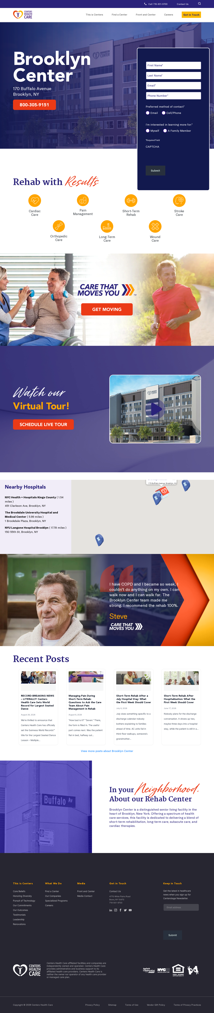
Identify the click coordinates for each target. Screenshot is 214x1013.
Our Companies (53, 896)
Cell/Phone (173, 112)
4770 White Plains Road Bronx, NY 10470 (119, 898)
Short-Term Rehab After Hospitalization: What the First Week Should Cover (179, 699)
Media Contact (84, 896)
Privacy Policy (92, 1005)
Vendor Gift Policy (156, 1005)
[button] (199, 4)
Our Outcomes (20, 910)
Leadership (18, 919)
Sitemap (112, 1005)
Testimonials (19, 914)
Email (154, 112)
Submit (155, 170)
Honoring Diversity (22, 896)
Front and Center (146, 14)
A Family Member (179, 130)
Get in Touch (191, 14)
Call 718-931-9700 (158, 4)
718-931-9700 (115, 902)
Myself (154, 130)
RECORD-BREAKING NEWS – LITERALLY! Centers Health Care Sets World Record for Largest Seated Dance (37, 702)
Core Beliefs (19, 891)
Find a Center (119, 14)
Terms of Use (131, 1005)
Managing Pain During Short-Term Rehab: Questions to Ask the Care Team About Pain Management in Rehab (85, 702)
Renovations (19, 924)
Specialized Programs (56, 900)
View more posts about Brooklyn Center (107, 751)
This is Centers (94, 14)
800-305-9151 (34, 104)
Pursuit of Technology (24, 900)
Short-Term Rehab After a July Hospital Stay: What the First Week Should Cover (133, 699)
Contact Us (182, 4)
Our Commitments (22, 905)
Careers (168, 14)
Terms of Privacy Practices (187, 1005)
